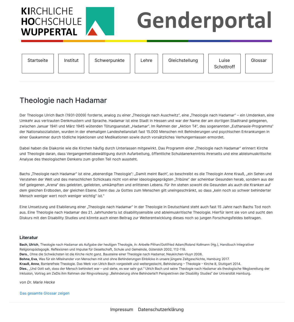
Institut (72, 60)
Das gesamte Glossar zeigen (44, 293)
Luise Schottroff (224, 64)
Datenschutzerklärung (161, 309)
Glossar (259, 60)
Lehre (146, 60)
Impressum (121, 309)
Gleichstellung (183, 60)
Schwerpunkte (109, 60)
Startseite (39, 60)
